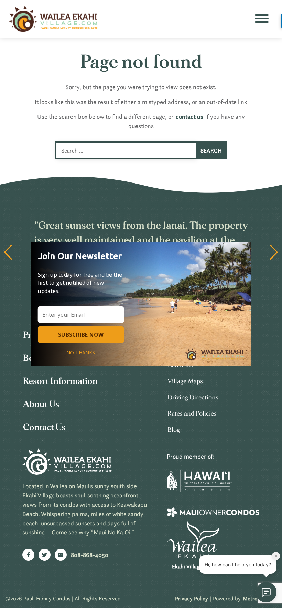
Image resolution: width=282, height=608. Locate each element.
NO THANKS (80, 352)
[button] (83, 255)
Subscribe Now (81, 334)
